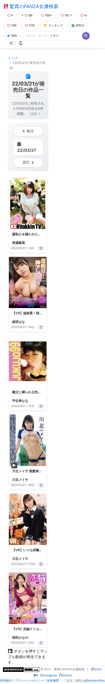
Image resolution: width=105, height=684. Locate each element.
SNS (14, 35)
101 (67, 15)
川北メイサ (20, 480)
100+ (48, 15)
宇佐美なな (20, 401)
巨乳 (32, 25)
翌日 (26, 162)
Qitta (97, 669)
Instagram (50, 675)
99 (30, 15)
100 (13, 25)
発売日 (79, 25)
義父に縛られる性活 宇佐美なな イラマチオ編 (45, 392)
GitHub (67, 675)
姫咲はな (18, 322)
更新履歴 (53, 680)
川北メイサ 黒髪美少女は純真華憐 (36, 471)
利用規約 (6, 680)
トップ (13, 58)
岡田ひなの (20, 637)
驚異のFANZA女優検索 (33, 6)
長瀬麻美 (18, 243)
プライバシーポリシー (29, 680)
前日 (30, 131)
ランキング (55, 25)
